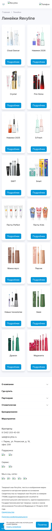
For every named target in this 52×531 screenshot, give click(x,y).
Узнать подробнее (13, 527)
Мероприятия (8, 418)
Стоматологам (9, 405)
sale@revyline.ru (9, 437)
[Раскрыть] (47, 384)
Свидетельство (8, 512)
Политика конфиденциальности (14, 517)
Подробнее (13, 61)
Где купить (7, 391)
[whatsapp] (4, 455)
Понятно (42, 524)
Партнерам (7, 398)
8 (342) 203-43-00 (11, 432)
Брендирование (9, 412)
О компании (8, 384)
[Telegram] (11, 455)
